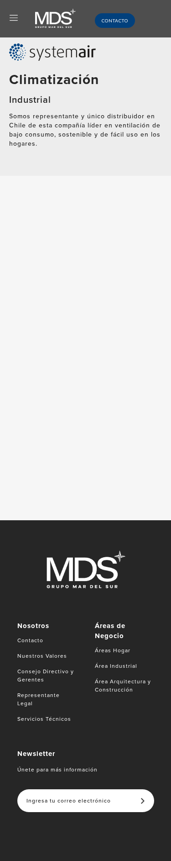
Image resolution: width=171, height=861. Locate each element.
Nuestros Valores (42, 656)
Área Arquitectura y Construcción (123, 685)
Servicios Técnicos (44, 719)
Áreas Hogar (112, 650)
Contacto (115, 20)
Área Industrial (116, 666)
